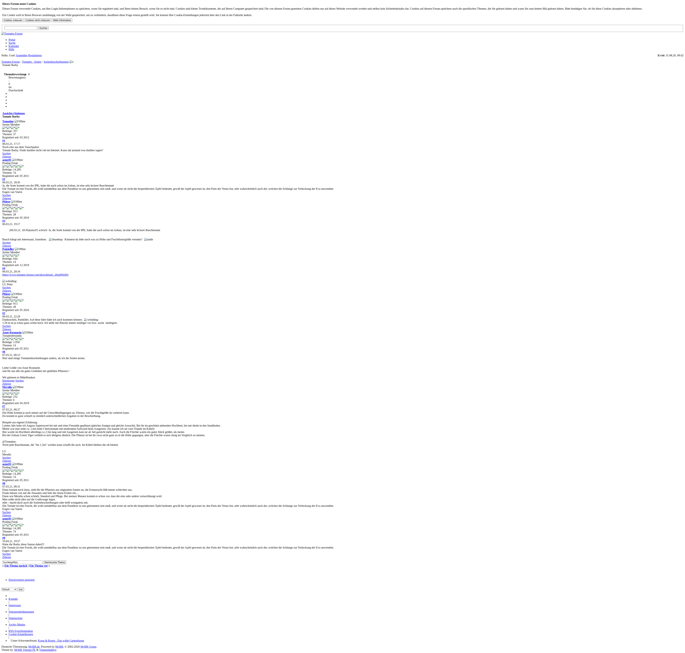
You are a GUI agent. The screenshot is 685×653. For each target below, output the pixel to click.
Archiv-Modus (17, 624)
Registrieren (35, 55)
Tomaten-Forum (10, 61)
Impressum (15, 605)
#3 (3, 220)
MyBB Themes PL (25, 649)
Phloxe (6, 201)
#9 (3, 537)
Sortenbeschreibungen (56, 61)
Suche (12, 42)
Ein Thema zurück (15, 565)
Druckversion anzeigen (22, 579)
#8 (3, 483)
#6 (3, 351)
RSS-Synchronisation (21, 630)
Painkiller (8, 249)
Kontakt (13, 598)
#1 (3, 140)
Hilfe (11, 49)
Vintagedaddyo (47, 649)
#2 (3, 179)
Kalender (14, 46)
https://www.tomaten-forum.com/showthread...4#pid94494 (35, 274)
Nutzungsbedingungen (21, 611)
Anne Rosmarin (12, 332)
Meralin (7, 387)
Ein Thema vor (38, 565)
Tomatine (8, 121)
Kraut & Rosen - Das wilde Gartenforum (61, 640)
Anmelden (21, 55)
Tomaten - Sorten (31, 61)
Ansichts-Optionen (13, 113)
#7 (3, 406)
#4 (3, 268)
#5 (3, 313)
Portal (12, 39)
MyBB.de (34, 646)
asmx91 (6, 159)
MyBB (59, 646)
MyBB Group (88, 646)
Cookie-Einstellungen (21, 634)
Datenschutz (15, 618)
